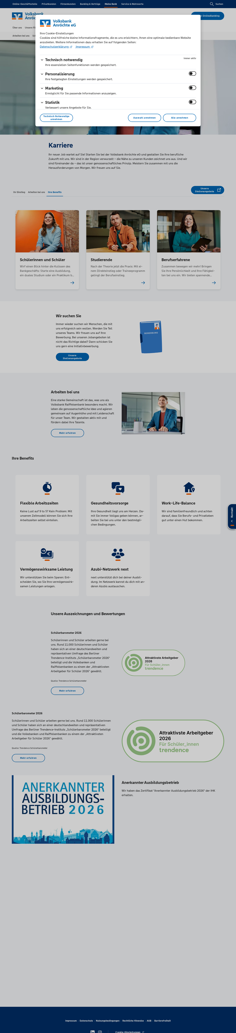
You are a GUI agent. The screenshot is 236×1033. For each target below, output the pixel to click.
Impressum (83, 46)
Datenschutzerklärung (54, 46)
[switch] (192, 73)
